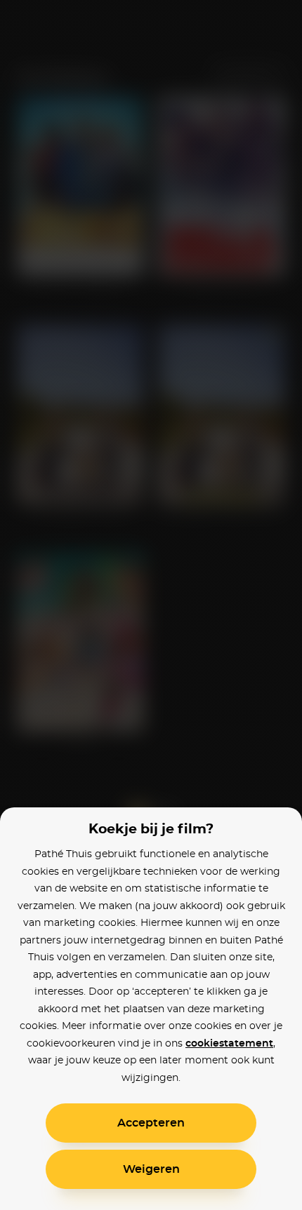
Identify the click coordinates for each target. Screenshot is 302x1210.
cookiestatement (229, 1044)
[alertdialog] (151, 605)
